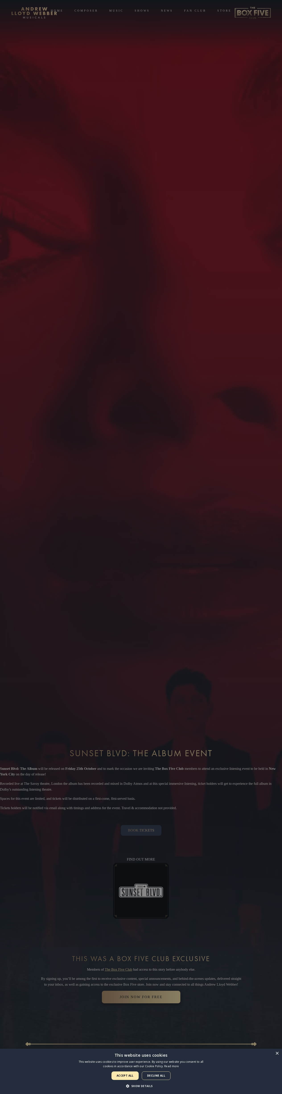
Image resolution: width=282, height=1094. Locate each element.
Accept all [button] (125, 1075)
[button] (140, 1086)
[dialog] (141, 1071)
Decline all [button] (156, 1075)
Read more (171, 1066)
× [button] (277, 1053)
